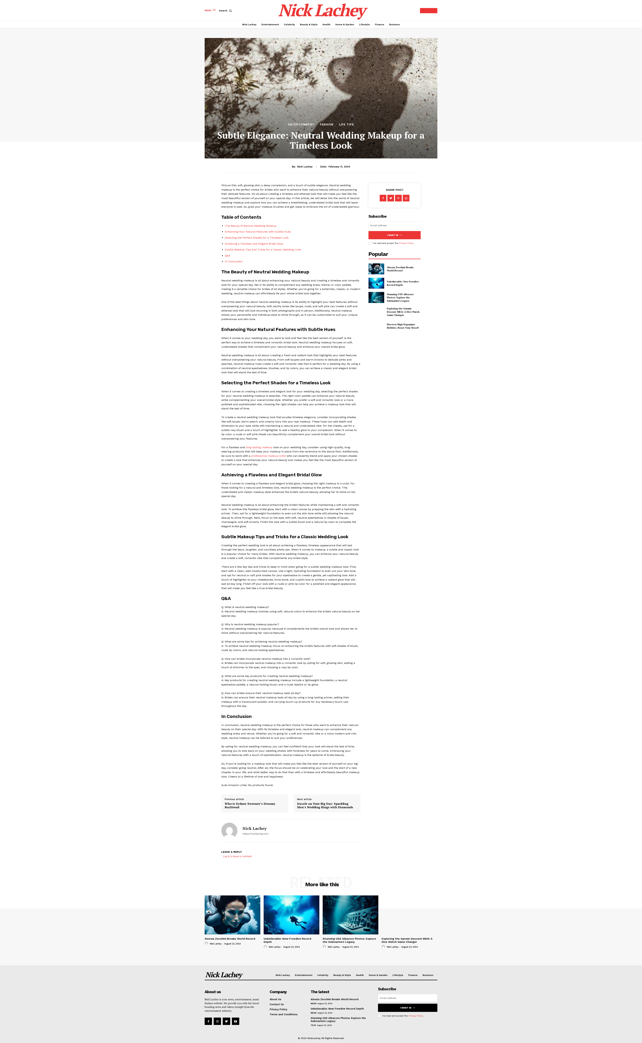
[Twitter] (390, 198)
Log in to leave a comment (237, 856)
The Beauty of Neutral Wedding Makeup (250, 225)
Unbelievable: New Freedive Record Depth (337, 1008)
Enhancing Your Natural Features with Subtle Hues (258, 231)
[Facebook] (383, 198)
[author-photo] (207, 943)
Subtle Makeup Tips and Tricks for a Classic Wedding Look (263, 249)
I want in (392, 235)
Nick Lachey (304, 166)
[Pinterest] (398, 198)
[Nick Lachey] (229, 831)
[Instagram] (217, 1021)
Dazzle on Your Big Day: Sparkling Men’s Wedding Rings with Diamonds (325, 805)
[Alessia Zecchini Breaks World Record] (376, 268)
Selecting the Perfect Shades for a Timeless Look (257, 237)
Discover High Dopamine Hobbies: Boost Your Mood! (403, 326)
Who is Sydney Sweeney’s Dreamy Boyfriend (250, 805)
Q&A (227, 255)
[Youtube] (235, 1021)
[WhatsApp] (406, 198)
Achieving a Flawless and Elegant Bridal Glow (254, 243)
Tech (313, 1025)
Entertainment (301, 124)
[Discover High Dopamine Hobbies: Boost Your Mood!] (376, 326)
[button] (226, 10)
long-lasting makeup (259, 447)
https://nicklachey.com (255, 833)
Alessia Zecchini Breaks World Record (400, 269)
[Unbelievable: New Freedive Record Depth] (376, 283)
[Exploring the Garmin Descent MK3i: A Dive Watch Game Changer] (376, 311)
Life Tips (346, 124)
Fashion (326, 124)
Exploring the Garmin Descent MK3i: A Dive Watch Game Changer (403, 312)
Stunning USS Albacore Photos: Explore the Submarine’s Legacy (400, 297)
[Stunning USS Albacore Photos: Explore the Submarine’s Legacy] (376, 297)
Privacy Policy (406, 243)
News (313, 1003)
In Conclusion (234, 261)
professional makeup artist (268, 455)
